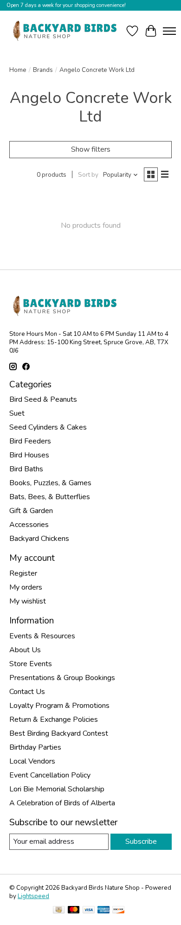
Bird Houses (29, 455)
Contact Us (27, 692)
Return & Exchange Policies (53, 719)
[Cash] (59, 911)
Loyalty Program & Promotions (59, 705)
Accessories (29, 525)
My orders (25, 587)
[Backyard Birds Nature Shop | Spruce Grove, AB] (66, 30)
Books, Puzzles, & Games (50, 483)
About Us (25, 650)
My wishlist (27, 601)
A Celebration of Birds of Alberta (62, 803)
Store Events (30, 664)
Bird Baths (26, 469)
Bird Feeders (30, 441)
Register (23, 573)
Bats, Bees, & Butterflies (49, 497)
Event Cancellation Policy (49, 775)
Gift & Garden (31, 511)
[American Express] (103, 911)
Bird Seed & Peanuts (43, 399)
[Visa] (89, 911)
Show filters (90, 149)
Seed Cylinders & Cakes (48, 427)
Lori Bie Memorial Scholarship (56, 789)
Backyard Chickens (39, 538)
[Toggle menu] (169, 31)
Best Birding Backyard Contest (58, 733)
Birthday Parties (35, 747)
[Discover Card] (118, 911)
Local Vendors (32, 761)
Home (17, 70)
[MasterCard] (74, 911)
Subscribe (141, 841)
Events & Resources (42, 636)
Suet (17, 413)
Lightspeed (33, 896)
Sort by (88, 175)
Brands (43, 70)
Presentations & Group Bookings (62, 678)
